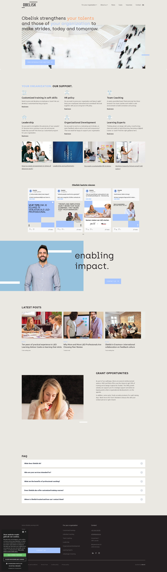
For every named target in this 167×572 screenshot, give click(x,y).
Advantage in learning (69, 554)
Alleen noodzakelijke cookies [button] (14, 559)
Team (23, 533)
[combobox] (23, 532)
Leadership (66, 542)
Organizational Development (71, 546)
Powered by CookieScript (14, 568)
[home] (29, 5)
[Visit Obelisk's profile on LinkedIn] (30, 191)
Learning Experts (68, 550)
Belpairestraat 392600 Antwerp (96, 546)
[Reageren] (33, 229)
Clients (24, 537)
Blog (24, 342)
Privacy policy (65, 564)
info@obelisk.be (96, 534)
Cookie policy (54, 564)
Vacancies (129, 5)
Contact (138, 5)
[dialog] (15, 550)
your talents (80, 18)
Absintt (143, 564)
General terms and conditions (29, 564)
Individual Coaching (68, 534)
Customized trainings (69, 530)
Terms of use (44, 564)
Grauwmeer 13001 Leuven (95, 539)
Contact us (41, 550)
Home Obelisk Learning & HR (30, 525)
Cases (120, 5)
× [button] (25, 531)
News (113, 5)
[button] (87, 5)
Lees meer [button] (32, 199)
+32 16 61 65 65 (95, 530)
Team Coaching (67, 538)
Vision (23, 529)
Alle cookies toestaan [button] (15, 555)
